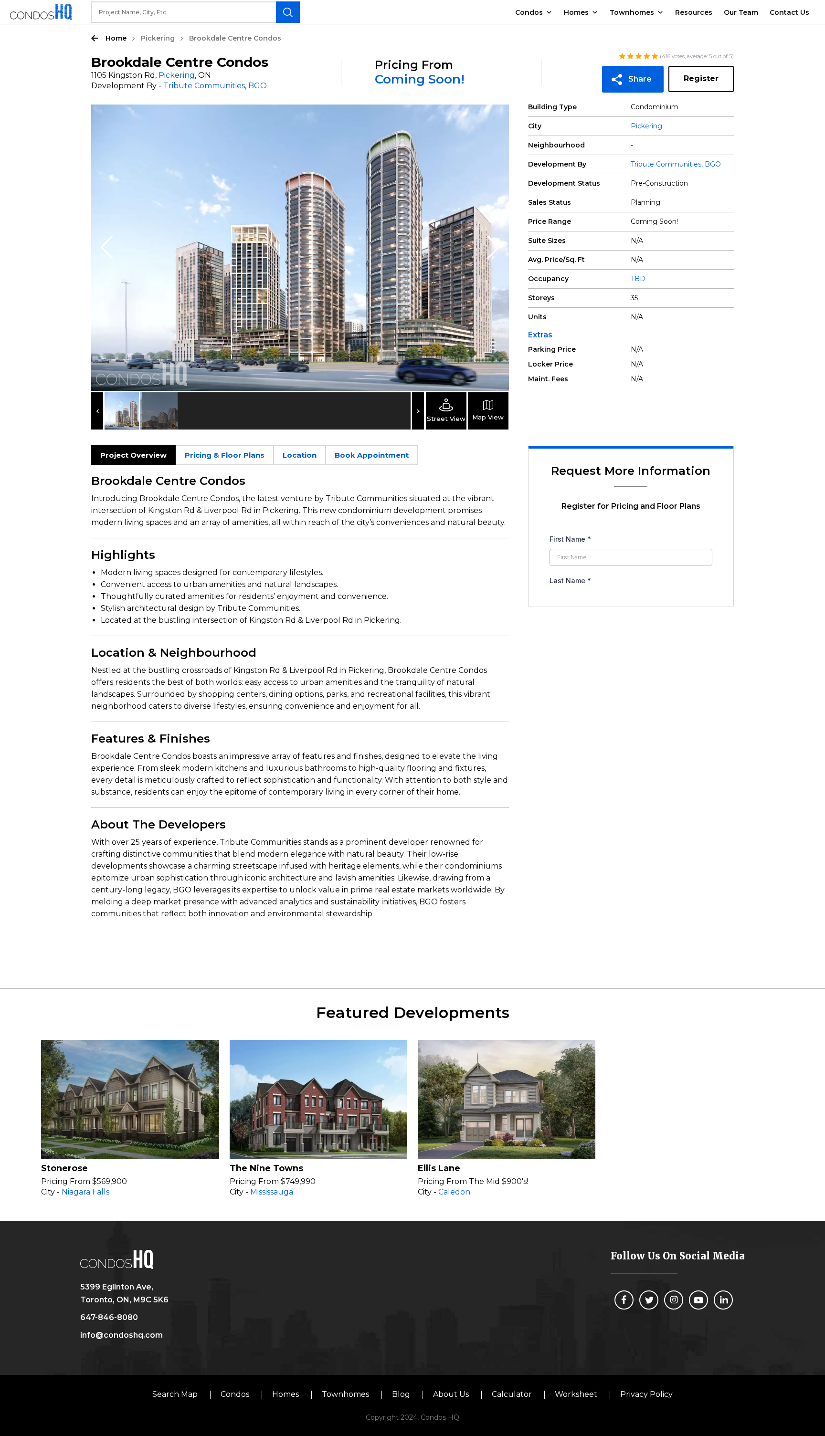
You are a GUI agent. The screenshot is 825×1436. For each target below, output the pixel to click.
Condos (529, 12)
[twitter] (648, 1300)
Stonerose (64, 1168)
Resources (693, 12)
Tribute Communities (204, 85)
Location (300, 455)
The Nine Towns (266, 1168)
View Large (494, 118)
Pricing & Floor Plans (224, 455)
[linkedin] (723, 1300)
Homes (576, 12)
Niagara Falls (85, 1191)
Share (640, 79)
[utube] (698, 1300)
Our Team (741, 12)
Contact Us (789, 12)
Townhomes (632, 12)
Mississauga (271, 1191)
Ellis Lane (439, 1168)
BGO (257, 85)
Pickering (158, 38)
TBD (638, 278)
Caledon (454, 1191)
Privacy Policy (646, 1394)
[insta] (673, 1300)
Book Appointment (372, 455)
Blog (401, 1394)
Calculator (512, 1394)
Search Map (175, 1394)
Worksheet (576, 1394)
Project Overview (133, 455)
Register (701, 78)
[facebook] (624, 1300)
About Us (451, 1394)
